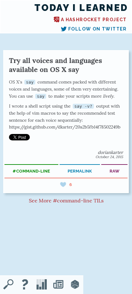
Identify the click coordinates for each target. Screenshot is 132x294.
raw (115, 171)
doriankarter (110, 152)
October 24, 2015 (109, 157)
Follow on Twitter (97, 28)
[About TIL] (25, 285)
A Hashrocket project (94, 19)
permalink (80, 171)
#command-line (31, 171)
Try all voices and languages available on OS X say (55, 65)
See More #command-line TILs (66, 200)
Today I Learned (81, 8)
